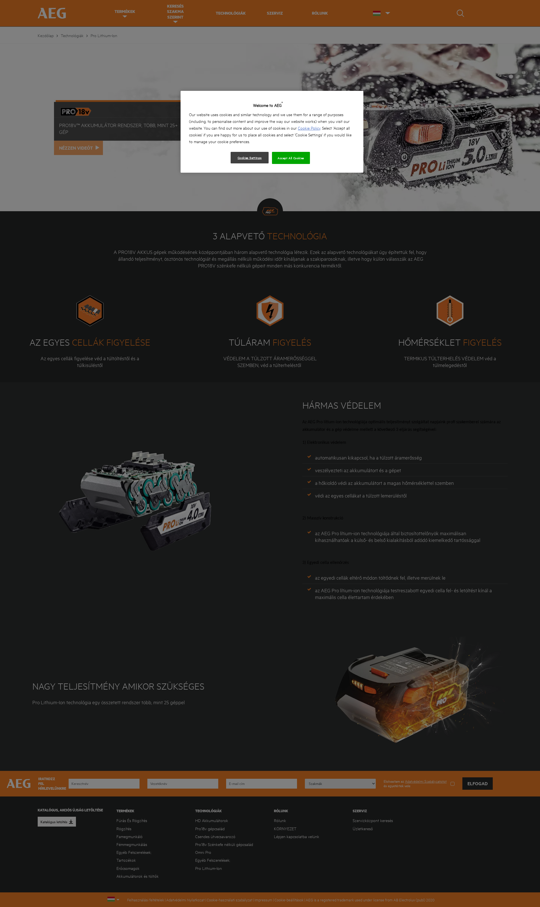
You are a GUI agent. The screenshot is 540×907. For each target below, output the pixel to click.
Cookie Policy (309, 127)
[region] (272, 132)
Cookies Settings (250, 157)
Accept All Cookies (291, 158)
